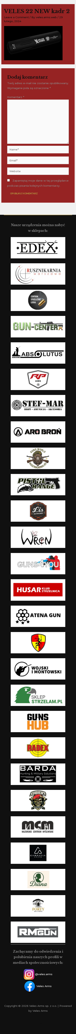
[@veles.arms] (41, 1024)
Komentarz (15, 97)
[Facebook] (35, 1024)
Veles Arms (44, 985)
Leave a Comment (16, 17)
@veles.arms (43, 974)
